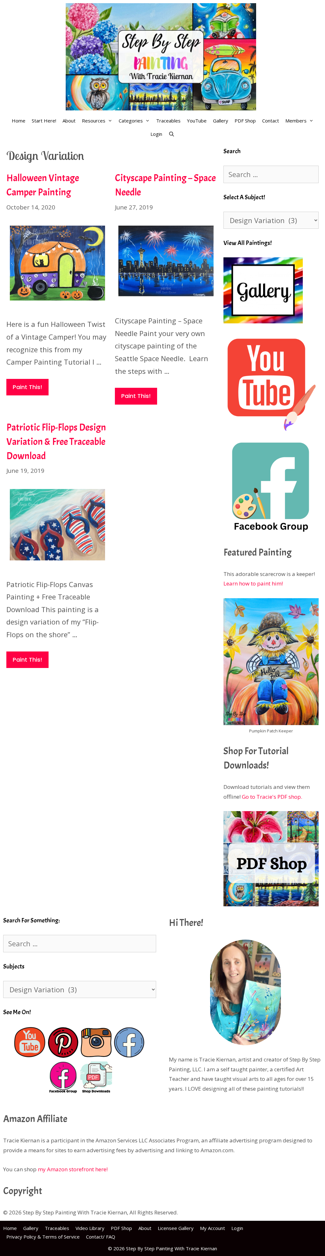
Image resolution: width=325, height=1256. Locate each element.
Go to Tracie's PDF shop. (272, 796)
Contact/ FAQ (100, 1236)
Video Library (90, 1228)
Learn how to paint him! (253, 583)
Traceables (168, 120)
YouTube (197, 120)
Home (18, 120)
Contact (270, 120)
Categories (131, 120)
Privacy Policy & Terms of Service (43, 1236)
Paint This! (27, 387)
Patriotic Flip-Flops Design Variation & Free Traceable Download (56, 441)
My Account (212, 1228)
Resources (93, 120)
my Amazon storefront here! (73, 1169)
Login (156, 134)
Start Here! (44, 120)
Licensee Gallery (176, 1228)
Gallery (220, 120)
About (69, 120)
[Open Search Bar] (171, 134)
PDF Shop (245, 120)
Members (296, 120)
